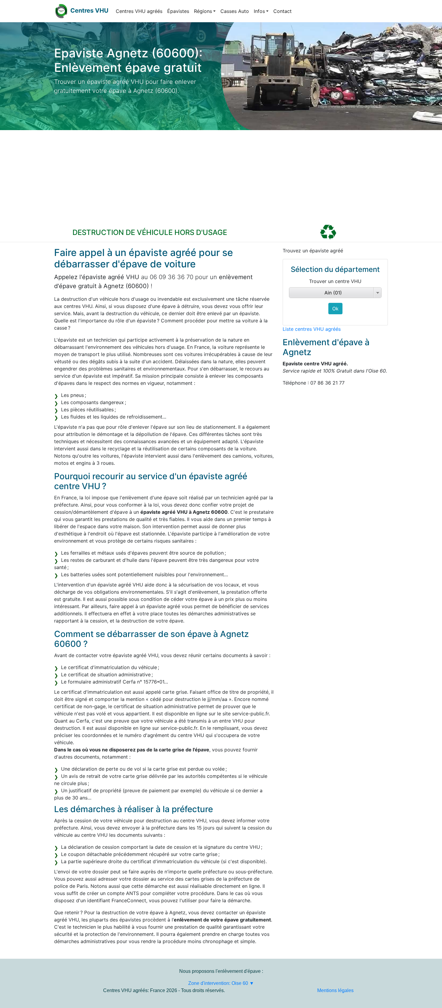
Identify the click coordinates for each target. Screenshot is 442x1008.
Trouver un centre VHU (335, 281)
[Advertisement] (221, 175)
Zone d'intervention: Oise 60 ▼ (221, 983)
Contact (282, 11)
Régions (203, 11)
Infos (259, 11)
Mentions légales (335, 990)
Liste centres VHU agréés (312, 329)
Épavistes (178, 11)
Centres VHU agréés (139, 11)
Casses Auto (234, 11)
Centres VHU (89, 10)
